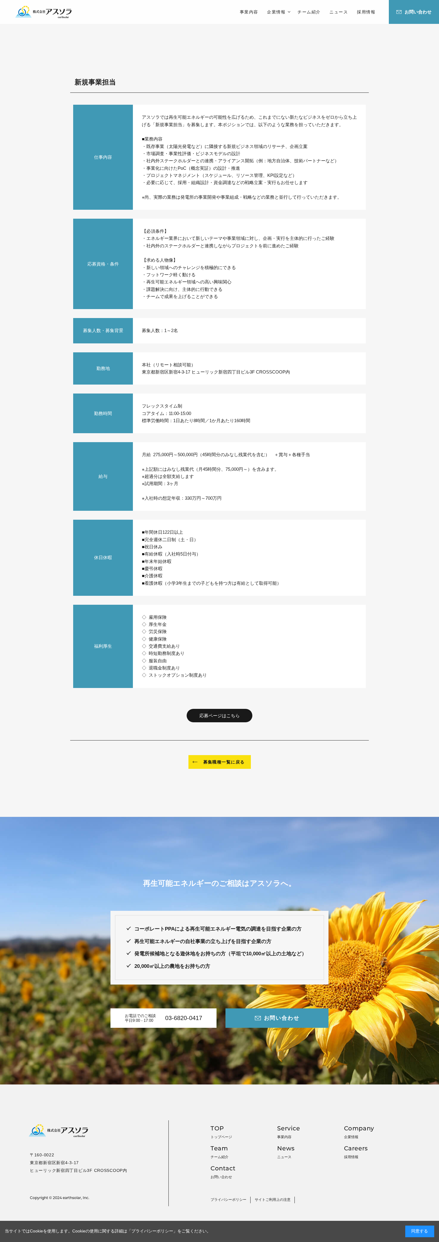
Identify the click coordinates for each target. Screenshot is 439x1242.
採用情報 (366, 12)
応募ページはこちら (219, 715)
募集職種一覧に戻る (224, 762)
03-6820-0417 (183, 1018)
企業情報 (276, 12)
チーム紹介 (308, 12)
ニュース (338, 12)
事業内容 (249, 12)
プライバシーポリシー (152, 1231)
